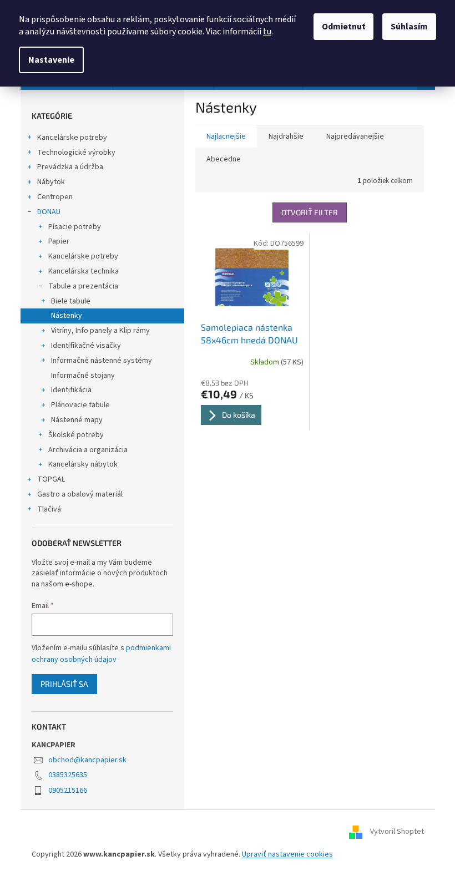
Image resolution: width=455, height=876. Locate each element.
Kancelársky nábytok (83, 464)
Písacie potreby (74, 226)
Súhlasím (409, 27)
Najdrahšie (286, 136)
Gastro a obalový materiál (80, 494)
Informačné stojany (83, 375)
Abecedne (223, 159)
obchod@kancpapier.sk (87, 760)
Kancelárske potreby (72, 137)
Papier (58, 241)
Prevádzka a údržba (70, 167)
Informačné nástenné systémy (101, 360)
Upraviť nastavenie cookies (287, 854)
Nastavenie (51, 60)
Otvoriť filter (309, 212)
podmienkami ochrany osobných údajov (101, 653)
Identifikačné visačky (86, 345)
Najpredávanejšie (355, 136)
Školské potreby (76, 434)
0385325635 (67, 775)
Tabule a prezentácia (83, 286)
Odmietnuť (343, 27)
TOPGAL (51, 479)
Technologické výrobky (76, 152)
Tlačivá (49, 509)
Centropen (55, 196)
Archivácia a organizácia (88, 449)
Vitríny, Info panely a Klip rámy (100, 330)
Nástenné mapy (77, 420)
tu (267, 32)
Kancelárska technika (83, 271)
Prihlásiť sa (64, 683)
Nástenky (66, 315)
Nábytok (51, 182)
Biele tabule (70, 301)
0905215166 (67, 790)
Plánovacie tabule (80, 405)
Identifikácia (71, 390)
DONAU (48, 211)
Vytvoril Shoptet (397, 832)
